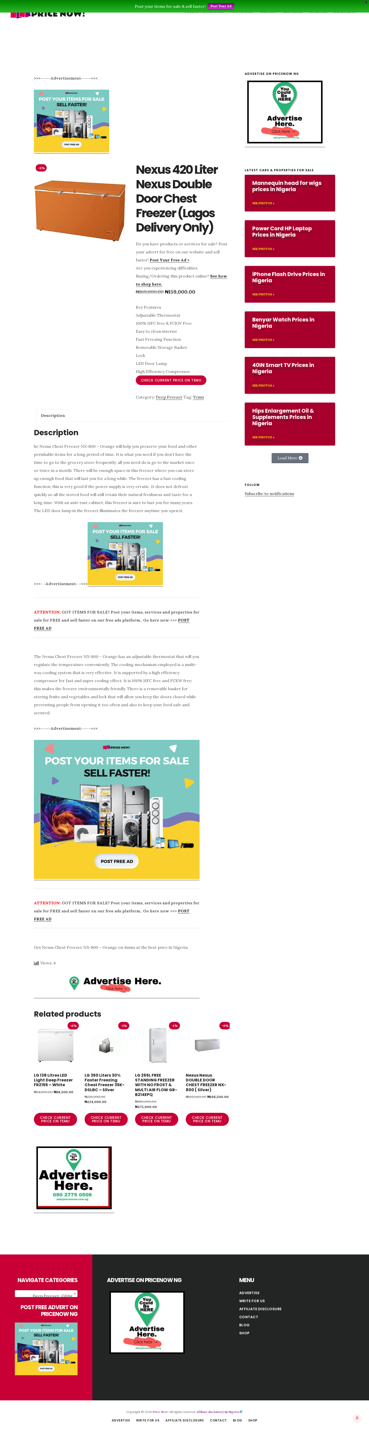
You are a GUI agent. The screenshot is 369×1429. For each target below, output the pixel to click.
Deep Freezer (169, 397)
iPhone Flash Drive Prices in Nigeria (288, 277)
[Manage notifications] (357, 1418)
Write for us (252, 1300)
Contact (248, 1317)
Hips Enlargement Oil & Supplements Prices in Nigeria (283, 417)
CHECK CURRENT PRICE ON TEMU (171, 380)
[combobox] (46, 1293)
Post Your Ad (221, 6)
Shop (244, 1333)
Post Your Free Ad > (170, 259)
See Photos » (263, 203)
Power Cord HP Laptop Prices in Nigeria (282, 231)
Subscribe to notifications (269, 493)
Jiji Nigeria (231, 1412)
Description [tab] (53, 415)
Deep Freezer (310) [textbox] (52, 1295)
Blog (244, 1325)
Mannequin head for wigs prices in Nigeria (287, 186)
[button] (290, 458)
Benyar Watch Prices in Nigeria (283, 322)
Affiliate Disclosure (260, 1308)
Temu (198, 397)
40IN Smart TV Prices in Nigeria (283, 368)
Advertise (249, 1292)
